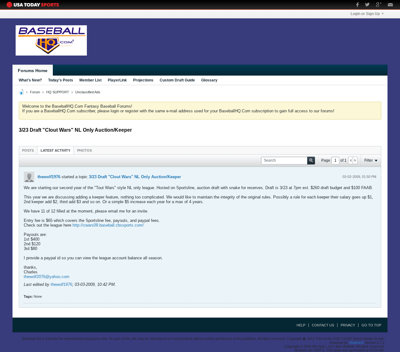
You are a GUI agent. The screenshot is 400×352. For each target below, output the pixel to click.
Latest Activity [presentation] (55, 150)
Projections (143, 80)
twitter (367, 5)
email (390, 5)
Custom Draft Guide (177, 80)
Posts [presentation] (28, 150)
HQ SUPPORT (57, 92)
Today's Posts (60, 80)
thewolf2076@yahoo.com (46, 276)
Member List (90, 80)
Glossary (209, 80)
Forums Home (33, 70)
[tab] (28, 150)
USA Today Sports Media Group (34, 5)
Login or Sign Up (365, 14)
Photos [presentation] (84, 150)
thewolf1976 (49, 176)
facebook (357, 5)
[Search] (311, 160)
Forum (35, 92)
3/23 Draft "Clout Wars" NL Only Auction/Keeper (135, 176)
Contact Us (323, 325)
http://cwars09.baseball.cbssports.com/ (108, 225)
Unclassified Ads (87, 92)
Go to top (371, 325)
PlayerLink (117, 80)
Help (301, 325)
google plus (379, 5)
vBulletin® (356, 343)
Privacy (348, 325)
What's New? (30, 80)
